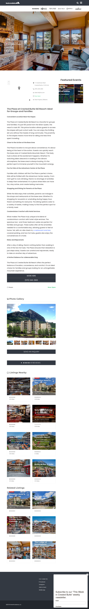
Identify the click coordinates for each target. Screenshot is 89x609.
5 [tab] (32, 339)
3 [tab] (29, 339)
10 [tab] (80, 103)
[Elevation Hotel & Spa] (70, 9)
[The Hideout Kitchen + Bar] (79, 9)
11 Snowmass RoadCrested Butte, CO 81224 (14, 43)
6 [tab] (33, 339)
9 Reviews (17, 51)
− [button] (9, 84)
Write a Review (67, 50)
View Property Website (41, 99)
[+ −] (19, 91)
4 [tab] (30, 339)
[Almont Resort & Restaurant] (62, 9)
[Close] (87, 575)
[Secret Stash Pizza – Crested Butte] (36, 9)
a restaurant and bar (42, 230)
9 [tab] (78, 103)
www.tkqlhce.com (40, 92)
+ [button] (9, 82)
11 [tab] (82, 103)
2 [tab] (28, 339)
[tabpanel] (36, 9)
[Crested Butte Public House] (53, 9)
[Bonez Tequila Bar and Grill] (45, 9)
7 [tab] (34, 339)
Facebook (42, 582)
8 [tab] (36, 339)
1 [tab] (26, 339)
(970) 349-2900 (39, 89)
